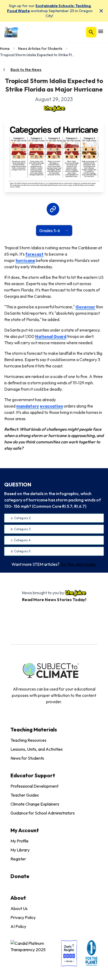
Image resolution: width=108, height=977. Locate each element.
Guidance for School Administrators (42, 813)
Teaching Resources (28, 740)
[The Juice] (54, 108)
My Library (20, 850)
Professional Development (34, 786)
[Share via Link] (53, 209)
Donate (19, 876)
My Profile (19, 841)
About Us (19, 908)
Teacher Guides (24, 795)
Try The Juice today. (78, 564)
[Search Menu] (91, 32)
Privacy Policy (23, 917)
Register (18, 858)
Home (5, 48)
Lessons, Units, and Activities (36, 749)
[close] (101, 11)
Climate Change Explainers (34, 804)
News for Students (27, 758)
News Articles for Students (40, 48)
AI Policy (18, 926)
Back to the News (25, 69)
